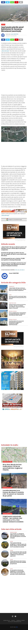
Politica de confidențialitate (14, 621)
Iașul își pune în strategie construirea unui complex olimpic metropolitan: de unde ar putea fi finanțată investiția (13, 264)
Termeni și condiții (20, 620)
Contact (13, 620)
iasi (18, 269)
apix (16, 269)
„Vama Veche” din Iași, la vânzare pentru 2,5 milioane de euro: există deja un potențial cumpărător (13, 248)
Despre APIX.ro (6, 620)
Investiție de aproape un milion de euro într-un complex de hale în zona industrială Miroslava (13, 254)
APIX (17, 627)
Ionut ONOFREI (14, 34)
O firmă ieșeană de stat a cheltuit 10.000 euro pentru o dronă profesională (13, 259)
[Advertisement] (14, 83)
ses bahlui (22, 269)
